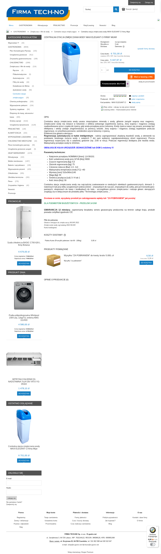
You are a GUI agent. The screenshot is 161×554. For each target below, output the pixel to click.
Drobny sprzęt (15, 121)
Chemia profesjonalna (18, 101)
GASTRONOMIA (14, 47)
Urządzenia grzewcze (18, 55)
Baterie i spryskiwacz (16, 165)
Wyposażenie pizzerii (16, 169)
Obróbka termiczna (15, 177)
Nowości (11, 189)
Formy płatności (80, 517)
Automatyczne (18, 78)
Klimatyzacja (13, 157)
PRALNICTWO (14, 129)
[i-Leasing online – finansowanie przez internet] (118, 110)
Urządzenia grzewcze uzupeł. (19, 149)
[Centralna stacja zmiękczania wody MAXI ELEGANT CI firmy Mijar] (71, 63)
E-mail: (9, 478)
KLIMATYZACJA (14, 133)
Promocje (12, 193)
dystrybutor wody (19, 90)
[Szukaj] (116, 9)
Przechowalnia (51, 524)
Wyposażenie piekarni (18, 105)
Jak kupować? (110, 521)
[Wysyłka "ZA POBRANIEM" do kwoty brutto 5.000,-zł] (54, 260)
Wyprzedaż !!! (13, 43)
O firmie (140, 521)
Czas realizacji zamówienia (80, 524)
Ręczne (16, 70)
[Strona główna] (38, 13)
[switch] (152, 544)
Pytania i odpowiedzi (21, 524)
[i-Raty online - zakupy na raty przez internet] (118, 107)
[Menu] (156, 527)
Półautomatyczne (20, 74)
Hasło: (8, 488)
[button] (136, 96)
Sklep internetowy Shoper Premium (80, 552)
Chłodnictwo (13, 173)
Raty (21, 527)
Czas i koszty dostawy (80, 521)
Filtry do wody (18, 82)
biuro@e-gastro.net (92, 545)
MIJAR (111, 99)
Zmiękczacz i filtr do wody (20, 66)
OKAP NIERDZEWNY (16, 153)
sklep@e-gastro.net (75, 545)
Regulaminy (21, 517)
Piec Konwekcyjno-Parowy (20, 51)
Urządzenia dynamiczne (19, 125)
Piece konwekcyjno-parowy (19, 145)
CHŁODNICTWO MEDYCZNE (20, 141)
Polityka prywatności (110, 517)
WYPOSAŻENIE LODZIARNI (19, 137)
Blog (110, 524)
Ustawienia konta (51, 521)
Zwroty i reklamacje (21, 521)
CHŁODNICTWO (16, 63)
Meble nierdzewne (15, 161)
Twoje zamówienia (50, 517)
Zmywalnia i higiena (16, 185)
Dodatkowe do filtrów (21, 86)
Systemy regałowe (17, 109)
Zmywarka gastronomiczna (20, 59)
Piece (10, 181)
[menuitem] (11, 25)
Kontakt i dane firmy (140, 517)
